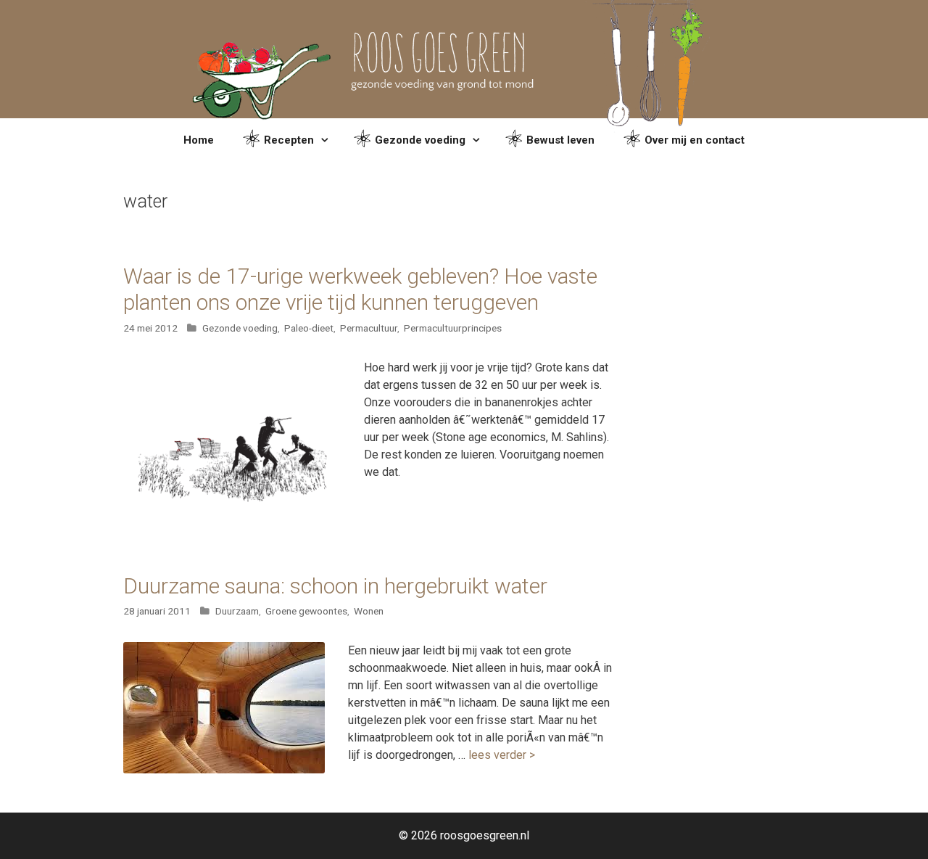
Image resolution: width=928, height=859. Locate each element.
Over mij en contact (695, 140)
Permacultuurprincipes (453, 328)
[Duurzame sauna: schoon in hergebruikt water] (224, 769)
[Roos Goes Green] (464, 58)
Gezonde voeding (420, 140)
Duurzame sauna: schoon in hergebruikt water (335, 586)
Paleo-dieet (309, 328)
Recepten (289, 140)
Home (198, 140)
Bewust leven (560, 140)
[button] (326, 140)
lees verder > (501, 755)
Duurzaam (237, 611)
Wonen (369, 611)
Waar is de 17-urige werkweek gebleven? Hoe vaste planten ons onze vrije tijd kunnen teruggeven (360, 289)
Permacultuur (368, 328)
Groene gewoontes (306, 611)
